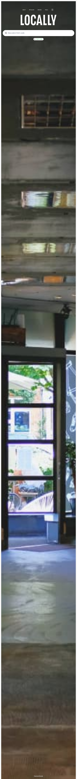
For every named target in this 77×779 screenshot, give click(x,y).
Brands (40, 9)
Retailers (31, 9)
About (24, 9)
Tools (46, 9)
